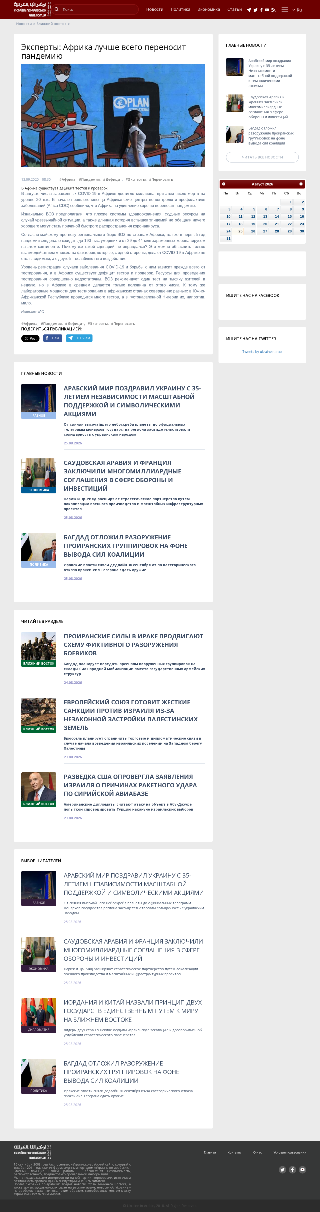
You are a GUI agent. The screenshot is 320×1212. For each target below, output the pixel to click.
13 (265, 216)
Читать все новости (262, 157)
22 (290, 224)
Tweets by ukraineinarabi (262, 351)
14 (277, 216)
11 (240, 216)
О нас (257, 1152)
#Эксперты (136, 179)
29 (290, 231)
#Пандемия (89, 179)
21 (277, 224)
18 (240, 224)
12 (253, 216)
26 (253, 231)
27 (265, 231)
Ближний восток (51, 23)
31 (228, 238)
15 (290, 216)
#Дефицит (112, 179)
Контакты (235, 1152)
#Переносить (161, 179)
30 (302, 231)
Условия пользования (290, 1152)
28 (277, 231)
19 (253, 224)
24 (228, 231)
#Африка (67, 179)
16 (302, 216)
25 (240, 231)
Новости (24, 23)
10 (228, 216)
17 (228, 224)
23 (302, 224)
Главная (210, 1152)
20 (265, 224)
